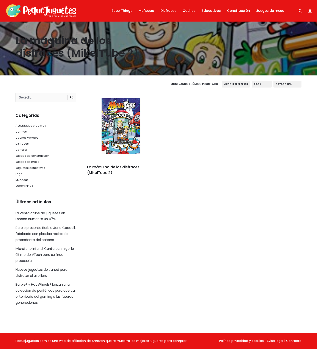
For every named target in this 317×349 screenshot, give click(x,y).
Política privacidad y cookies (241, 341)
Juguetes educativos (30, 168)
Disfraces (22, 144)
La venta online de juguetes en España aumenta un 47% (40, 216)
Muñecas (22, 180)
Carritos (21, 132)
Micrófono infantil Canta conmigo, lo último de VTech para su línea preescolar (45, 254)
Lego (19, 174)
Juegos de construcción (33, 156)
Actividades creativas (31, 126)
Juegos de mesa (27, 162)
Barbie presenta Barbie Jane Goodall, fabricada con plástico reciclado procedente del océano (45, 233)
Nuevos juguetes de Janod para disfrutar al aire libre (41, 272)
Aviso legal (275, 341)
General (21, 150)
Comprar (99, 185)
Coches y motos (27, 138)
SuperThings (24, 186)
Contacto (293, 341)
